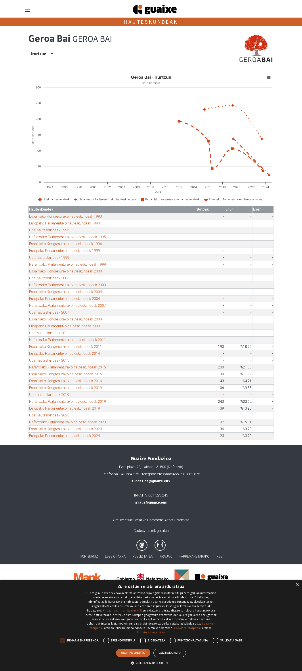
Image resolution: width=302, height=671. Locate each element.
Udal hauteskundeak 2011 (49, 333)
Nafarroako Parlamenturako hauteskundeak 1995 (67, 237)
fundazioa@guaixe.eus (151, 481)
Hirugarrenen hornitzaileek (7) (122, 610)
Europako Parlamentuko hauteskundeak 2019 (64, 408)
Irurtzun (40, 53)
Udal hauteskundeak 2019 (49, 395)
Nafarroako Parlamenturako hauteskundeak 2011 (67, 340)
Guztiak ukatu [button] (170, 653)
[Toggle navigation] (27, 10)
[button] (151, 663)
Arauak (166, 556)
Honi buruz (89, 556)
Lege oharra (115, 556)
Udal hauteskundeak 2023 (49, 415)
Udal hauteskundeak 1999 (49, 257)
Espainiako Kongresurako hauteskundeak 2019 (65, 388)
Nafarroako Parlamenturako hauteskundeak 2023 (67, 422)
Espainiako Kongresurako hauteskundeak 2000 (65, 271)
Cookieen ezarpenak (187, 628)
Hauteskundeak (151, 21)
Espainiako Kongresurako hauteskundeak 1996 (65, 244)
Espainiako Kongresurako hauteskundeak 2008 (65, 319)
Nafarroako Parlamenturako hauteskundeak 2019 (67, 401)
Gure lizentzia (121, 520)
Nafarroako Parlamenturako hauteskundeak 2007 (67, 305)
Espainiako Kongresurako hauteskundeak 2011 (65, 347)
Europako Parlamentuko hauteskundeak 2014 (64, 353)
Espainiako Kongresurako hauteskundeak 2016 (65, 381)
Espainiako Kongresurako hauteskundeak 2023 (65, 429)
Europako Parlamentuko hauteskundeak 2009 (64, 326)
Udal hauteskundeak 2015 (49, 360)
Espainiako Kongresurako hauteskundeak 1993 (65, 216)
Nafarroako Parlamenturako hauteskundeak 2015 (67, 367)
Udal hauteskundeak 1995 (49, 230)
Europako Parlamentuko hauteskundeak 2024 (64, 436)
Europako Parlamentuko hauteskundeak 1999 (64, 251)
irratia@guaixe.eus (151, 502)
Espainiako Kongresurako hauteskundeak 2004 (65, 292)
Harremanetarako (194, 556)
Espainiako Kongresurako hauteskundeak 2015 (65, 374)
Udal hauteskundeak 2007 (49, 312)
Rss (219, 556)
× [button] (297, 584)
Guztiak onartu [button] (133, 653)
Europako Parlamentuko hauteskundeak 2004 (64, 299)
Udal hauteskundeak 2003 (49, 278)
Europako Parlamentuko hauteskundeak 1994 (64, 223)
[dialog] (151, 625)
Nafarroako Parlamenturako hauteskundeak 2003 (67, 285)
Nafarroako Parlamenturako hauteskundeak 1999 (67, 264)
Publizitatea (143, 556)
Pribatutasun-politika (151, 632)
